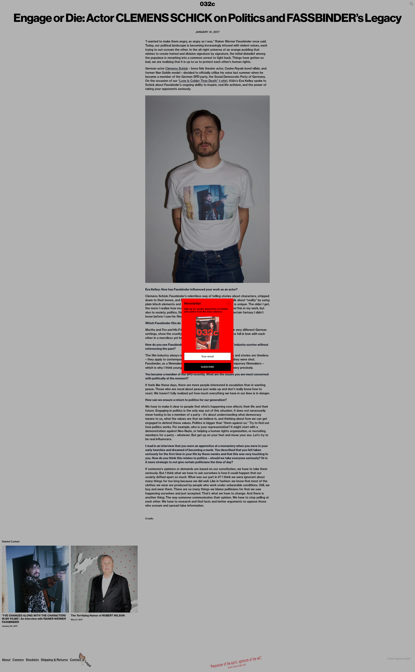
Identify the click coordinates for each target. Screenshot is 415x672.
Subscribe (207, 366)
